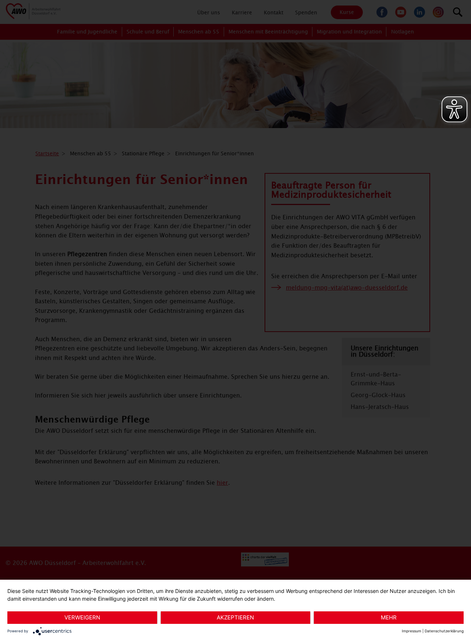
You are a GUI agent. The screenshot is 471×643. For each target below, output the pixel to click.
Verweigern (82, 617)
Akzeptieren (235, 617)
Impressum (411, 631)
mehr (389, 617)
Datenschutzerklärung (444, 631)
